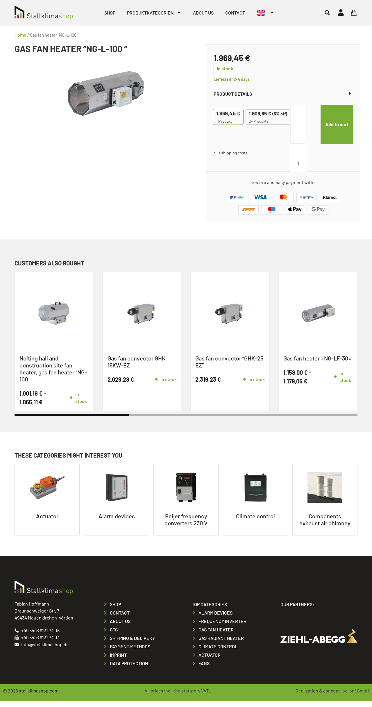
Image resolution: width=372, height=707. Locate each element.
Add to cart (336, 124)
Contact (235, 12)
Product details (233, 94)
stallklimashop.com (38, 690)
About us (203, 12)
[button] (327, 12)
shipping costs (234, 152)
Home (20, 35)
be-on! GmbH (355, 690)
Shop (109, 12)
